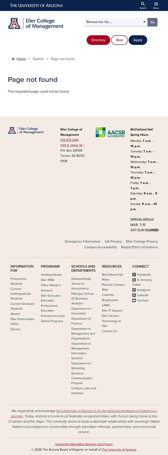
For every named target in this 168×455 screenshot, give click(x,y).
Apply (137, 40)
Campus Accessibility (100, 247)
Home (21, 59)
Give (119, 40)
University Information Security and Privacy (84, 444)
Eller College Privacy (142, 241)
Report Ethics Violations (139, 247)
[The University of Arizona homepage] (36, 5)
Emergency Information (83, 241)
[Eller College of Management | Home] (44, 23)
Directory (98, 40)
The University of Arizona (119, 449)
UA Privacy (113, 241)
